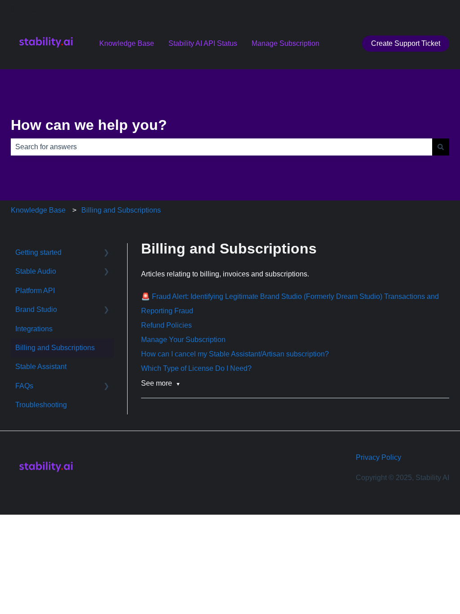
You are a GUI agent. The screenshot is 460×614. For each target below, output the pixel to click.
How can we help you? (89, 125)
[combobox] (221, 147)
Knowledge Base (126, 43)
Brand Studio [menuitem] (36, 309)
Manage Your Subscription (183, 339)
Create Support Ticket (405, 43)
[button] (106, 253)
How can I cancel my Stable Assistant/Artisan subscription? (235, 354)
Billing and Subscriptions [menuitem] (55, 347)
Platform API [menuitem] (35, 290)
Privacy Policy (378, 457)
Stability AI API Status (202, 43)
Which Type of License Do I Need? (196, 368)
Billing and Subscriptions (121, 210)
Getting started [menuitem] (38, 252)
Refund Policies (166, 325)
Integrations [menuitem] (34, 329)
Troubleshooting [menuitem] (41, 405)
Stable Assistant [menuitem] (40, 366)
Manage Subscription (285, 43)
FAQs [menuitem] (24, 386)
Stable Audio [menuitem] (35, 271)
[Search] (440, 147)
